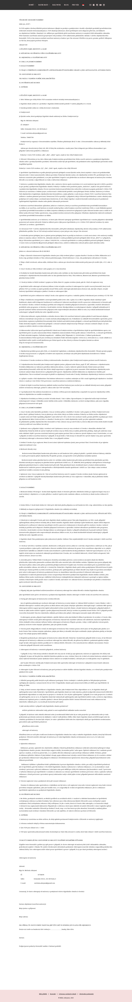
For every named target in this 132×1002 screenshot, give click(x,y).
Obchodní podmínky (86, 994)
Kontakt (53, 994)
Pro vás (75, 5)
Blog (66, 5)
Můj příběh (43, 994)
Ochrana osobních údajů (67, 994)
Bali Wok (56, 5)
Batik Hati (43, 5)
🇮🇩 (83, 5)
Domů (31, 5)
